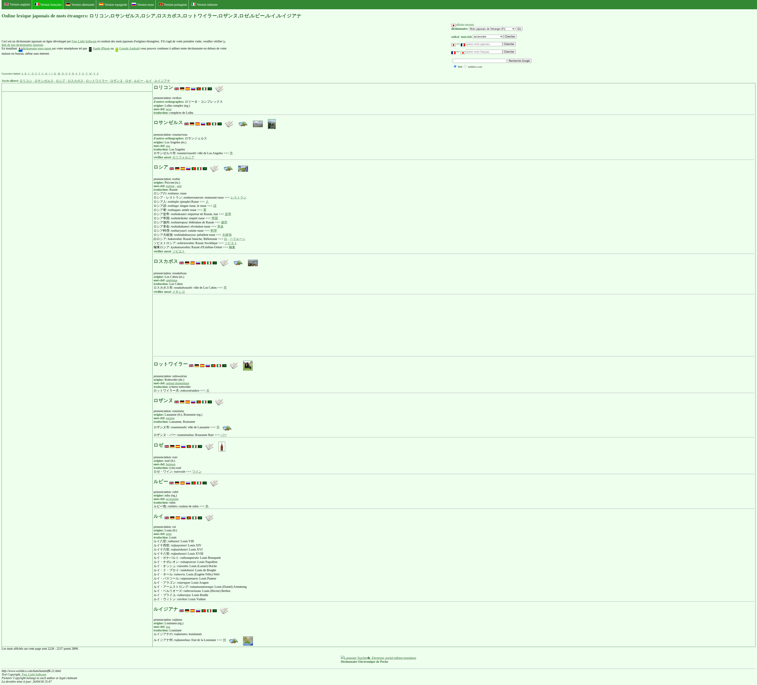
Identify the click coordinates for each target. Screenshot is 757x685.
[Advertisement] (257, 47)
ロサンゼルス (43, 80)
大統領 (227, 234)
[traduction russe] (193, 87)
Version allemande (83, 4)
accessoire (172, 499)
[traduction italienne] (204, 87)
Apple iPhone (101, 48)
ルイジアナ (162, 80)
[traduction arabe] (210, 87)
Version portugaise (175, 4)
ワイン (197, 471)
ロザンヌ (116, 80)
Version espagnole (115, 4)
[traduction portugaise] (199, 87)
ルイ (149, 80)
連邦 (224, 222)
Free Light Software (84, 41)
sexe (169, 109)
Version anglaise (20, 4)
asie (179, 186)
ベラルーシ (237, 239)
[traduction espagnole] (188, 87)
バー (224, 435)
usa (168, 145)
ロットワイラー (97, 80)
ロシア (60, 80)
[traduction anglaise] (176, 87)
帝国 (215, 218)
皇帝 (228, 214)
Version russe (145, 4)
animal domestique (177, 383)
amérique (171, 280)
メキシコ (178, 291)
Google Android (129, 48)
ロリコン (26, 80)
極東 (232, 247)
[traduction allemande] (182, 87)
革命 (220, 226)
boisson (170, 464)
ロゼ (128, 80)
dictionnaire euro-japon (37, 48)
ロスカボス (75, 80)
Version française (51, 4)
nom (169, 534)
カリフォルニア (183, 157)
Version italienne (207, 4)
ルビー (138, 80)
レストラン (238, 197)
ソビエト (231, 243)
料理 (214, 230)
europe (170, 186)
